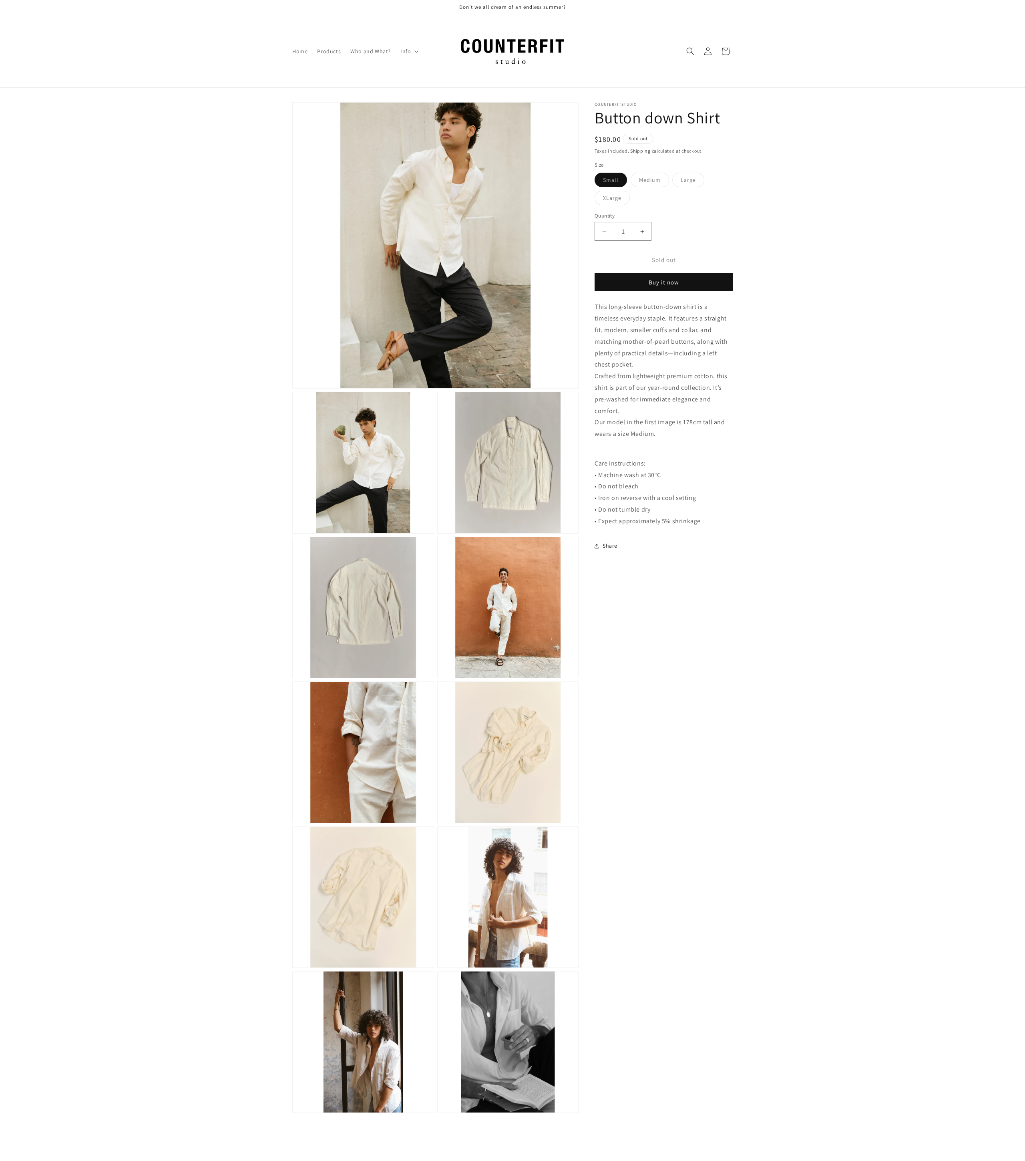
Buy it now (664, 282)
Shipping (640, 151)
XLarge (616, 199)
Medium (654, 181)
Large (692, 181)
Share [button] (610, 545)
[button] (409, 51)
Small (615, 181)
